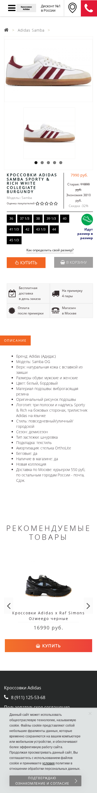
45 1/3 (14, 240)
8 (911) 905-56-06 (89, 8)
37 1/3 (24, 218)
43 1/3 (41, 229)
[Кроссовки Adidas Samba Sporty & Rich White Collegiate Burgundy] (48, 70)
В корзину (76, 262)
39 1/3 (51, 218)
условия (48, 763)
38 (38, 218)
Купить (51, 645)
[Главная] (6, 30)
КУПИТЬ (28, 262)
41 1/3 (14, 229)
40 (65, 218)
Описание (15, 340)
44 (54, 229)
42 (27, 229)
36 (11, 218)
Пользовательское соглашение (37, 707)
